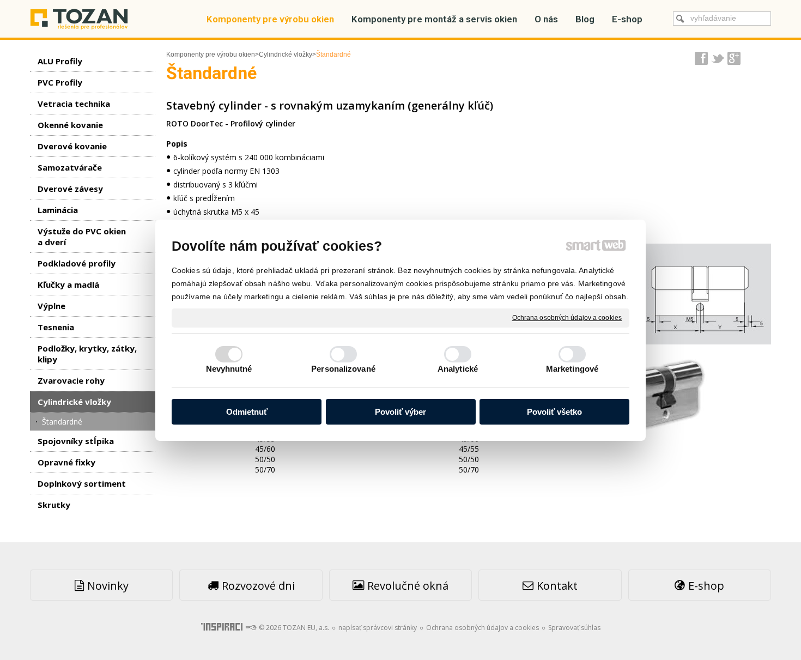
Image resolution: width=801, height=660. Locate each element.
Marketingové (572, 368)
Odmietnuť (247, 411)
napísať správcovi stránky (377, 627)
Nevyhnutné (229, 368)
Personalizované (343, 368)
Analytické (458, 368)
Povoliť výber (400, 411)
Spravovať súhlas (574, 627)
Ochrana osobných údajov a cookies (567, 317)
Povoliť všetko (554, 411)
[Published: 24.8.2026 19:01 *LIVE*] (250, 627)
